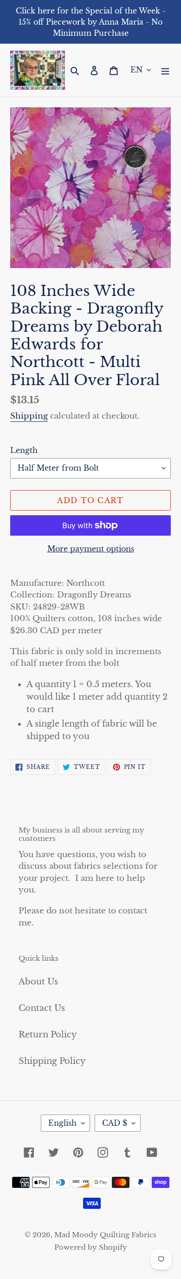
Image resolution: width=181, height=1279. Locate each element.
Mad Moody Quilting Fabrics (105, 1234)
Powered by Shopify (90, 1247)
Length (24, 450)
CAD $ (114, 1123)
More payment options (90, 548)
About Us (38, 982)
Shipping (29, 416)
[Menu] (165, 70)
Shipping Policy (52, 1061)
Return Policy (48, 1035)
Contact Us (42, 1008)
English (62, 1123)
